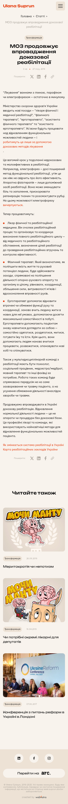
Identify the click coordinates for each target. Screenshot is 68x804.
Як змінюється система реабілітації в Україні (33, 445)
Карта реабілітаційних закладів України (30, 449)
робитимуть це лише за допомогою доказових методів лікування (27, 144)
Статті (40, 16)
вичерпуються (12, 205)
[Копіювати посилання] (52, 77)
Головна (26, 16)
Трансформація (34, 38)
